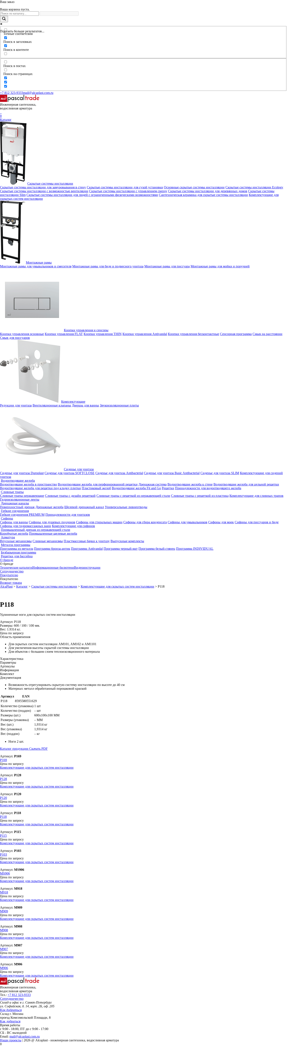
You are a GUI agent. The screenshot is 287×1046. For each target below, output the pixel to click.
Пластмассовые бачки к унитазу (87, 541)
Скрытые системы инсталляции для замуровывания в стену (43, 187)
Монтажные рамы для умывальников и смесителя (35, 266)
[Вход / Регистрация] (1, 112)
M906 (4, 968)
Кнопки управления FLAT (64, 334)
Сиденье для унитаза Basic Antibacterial (172, 473)
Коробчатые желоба (14, 533)
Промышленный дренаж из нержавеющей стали (35, 530)
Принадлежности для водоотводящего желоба (208, 488)
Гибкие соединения (15, 511)
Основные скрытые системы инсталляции (194, 187)
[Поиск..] (0, 112)
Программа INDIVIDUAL (194, 548)
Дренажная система (152, 484)
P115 (3, 835)
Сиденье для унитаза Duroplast (22, 473)
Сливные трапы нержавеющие (22, 495)
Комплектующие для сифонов (73, 526)
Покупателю (9, 575)
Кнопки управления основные (22, 334)
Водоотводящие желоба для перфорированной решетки (98, 484)
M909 (4, 911)
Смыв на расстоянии (267, 334)
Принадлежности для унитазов (67, 514)
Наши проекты (10, 1040)
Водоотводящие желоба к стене (190, 484)
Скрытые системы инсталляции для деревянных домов (207, 191)
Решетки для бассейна (17, 556)
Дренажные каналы (15, 503)
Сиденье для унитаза (79, 469)
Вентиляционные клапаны (52, 405)
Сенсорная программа (236, 334)
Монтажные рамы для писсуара (167, 266)
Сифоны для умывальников (187, 522)
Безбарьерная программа (18, 552)
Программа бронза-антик (52, 548)
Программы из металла (16, 548)
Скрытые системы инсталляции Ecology (254, 187)
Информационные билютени (53, 567)
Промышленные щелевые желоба (53, 533)
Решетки (168, 488)
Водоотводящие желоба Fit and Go (136, 488)
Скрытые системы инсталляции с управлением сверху (128, 191)
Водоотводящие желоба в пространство (28, 484)
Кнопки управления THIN (103, 334)
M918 (4, 892)
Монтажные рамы (39, 262)
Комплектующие (73, 401)
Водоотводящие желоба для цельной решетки (246, 484)
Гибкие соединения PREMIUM (22, 514)
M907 (4, 949)
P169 (3, 760)
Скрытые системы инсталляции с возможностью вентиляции (44, 191)
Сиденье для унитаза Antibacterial (119, 473)
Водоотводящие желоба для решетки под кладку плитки (40, 488)
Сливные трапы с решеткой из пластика (200, 495)
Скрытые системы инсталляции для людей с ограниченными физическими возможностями (92, 195)
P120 (3, 798)
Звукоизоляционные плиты (119, 405)
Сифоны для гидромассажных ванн (25, 526)
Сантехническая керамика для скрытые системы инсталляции (203, 195)
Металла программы (15, 545)
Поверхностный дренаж (17, 507)
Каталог (6, 119)
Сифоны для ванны (14, 522)
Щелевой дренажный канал (84, 507)
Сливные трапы (12, 492)
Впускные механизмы (16, 541)
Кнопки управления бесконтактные (193, 334)
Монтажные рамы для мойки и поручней (220, 266)
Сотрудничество (12, 571)
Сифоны (7, 518)
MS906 (5, 873)
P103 (3, 854)
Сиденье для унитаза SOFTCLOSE (70, 473)
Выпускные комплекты (127, 541)
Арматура (8, 537)
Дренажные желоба (49, 507)
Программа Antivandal (87, 548)
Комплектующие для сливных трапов (256, 495)
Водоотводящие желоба (18, 480)
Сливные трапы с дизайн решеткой (70, 495)
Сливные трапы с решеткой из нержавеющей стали (133, 495)
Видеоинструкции (87, 567)
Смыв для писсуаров (15, 337)
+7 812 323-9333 (11, 93)
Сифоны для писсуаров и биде (257, 522)
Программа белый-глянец (156, 548)
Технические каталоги (16, 567)
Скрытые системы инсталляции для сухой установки (125, 187)
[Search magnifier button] (4, 19)
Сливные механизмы (48, 541)
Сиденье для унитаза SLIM (219, 473)
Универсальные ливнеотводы (126, 507)
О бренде (6, 560)
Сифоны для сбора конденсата (145, 522)
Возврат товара (11, 582)
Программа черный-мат (121, 548)
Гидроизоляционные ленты (19, 499)
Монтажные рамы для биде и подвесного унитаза (108, 266)
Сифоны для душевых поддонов (52, 522)
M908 (4, 930)
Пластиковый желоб (96, 488)
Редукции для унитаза (16, 405)
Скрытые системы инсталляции (50, 183)
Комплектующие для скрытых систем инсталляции (37, 767)
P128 (3, 779)
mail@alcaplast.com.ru (38, 93)
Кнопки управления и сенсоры (86, 330)
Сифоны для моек (221, 522)
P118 (3, 816)
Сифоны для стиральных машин (99, 522)
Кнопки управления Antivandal (144, 334)
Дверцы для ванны (85, 405)
